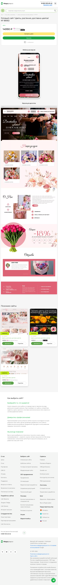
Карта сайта (33, 556)
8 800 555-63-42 (46, 3)
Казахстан (45, 514)
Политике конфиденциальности (39, 545)
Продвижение (24, 478)
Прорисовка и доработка (47, 492)
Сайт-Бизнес (4, 506)
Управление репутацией (27, 488)
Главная (42, 460)
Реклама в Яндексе (45, 463)
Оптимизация (24, 481)
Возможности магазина (8, 488)
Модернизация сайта (26, 470)
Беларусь (45, 510)
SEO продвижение (26, 474)
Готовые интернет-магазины (29, 467)
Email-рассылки (44, 474)
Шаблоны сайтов (25, 463)
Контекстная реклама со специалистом (27, 500)
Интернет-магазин (6, 510)
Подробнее (20, 343)
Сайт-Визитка (5, 499)
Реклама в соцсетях (26, 510)
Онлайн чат (43, 470)
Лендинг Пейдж (5, 502)
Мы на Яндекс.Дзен (45, 503)
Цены (2, 460)
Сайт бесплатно (5, 524)
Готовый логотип (45, 488)
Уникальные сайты (26, 460)
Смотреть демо (28, 34)
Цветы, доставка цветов (8, 377)
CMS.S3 (3, 470)
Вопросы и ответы (6, 484)
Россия (44, 521)
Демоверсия (8, 343)
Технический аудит (26, 492)
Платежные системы (7, 492)
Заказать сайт (47, 5)
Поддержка (4, 481)
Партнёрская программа (8, 520)
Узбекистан (45, 517)
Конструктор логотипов (47, 477)
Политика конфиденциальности (39, 554)
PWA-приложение (45, 481)
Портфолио (4, 467)
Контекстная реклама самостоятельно (26, 506)
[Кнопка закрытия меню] (57, 1)
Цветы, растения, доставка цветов (11, 338)
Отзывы (3, 474)
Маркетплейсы (25, 518)
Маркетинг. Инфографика (47, 499)
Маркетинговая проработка (28, 485)
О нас (2, 463)
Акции (22, 514)
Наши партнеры (5, 517)
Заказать (28, 38)
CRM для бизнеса (45, 467)
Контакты (4, 477)
